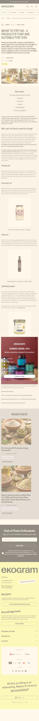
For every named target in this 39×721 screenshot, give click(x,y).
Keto (8, 365)
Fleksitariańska (11, 368)
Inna (8, 371)
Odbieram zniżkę (19, 376)
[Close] (36, 339)
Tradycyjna (10, 358)
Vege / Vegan (10, 362)
